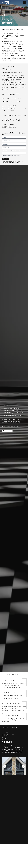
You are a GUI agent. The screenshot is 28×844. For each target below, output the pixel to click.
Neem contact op (7, 430)
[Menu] (24, 2)
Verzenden (5, 158)
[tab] (14, 94)
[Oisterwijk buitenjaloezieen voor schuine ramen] (14, 766)
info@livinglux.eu (14, 162)
